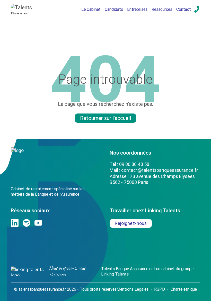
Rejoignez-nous (131, 223)
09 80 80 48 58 (134, 164)
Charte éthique (184, 289)
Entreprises (137, 9)
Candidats (114, 9)
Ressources (162, 9)
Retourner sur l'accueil (105, 118)
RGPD (159, 289)
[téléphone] (196, 9)
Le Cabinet (91, 9)
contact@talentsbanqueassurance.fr (159, 170)
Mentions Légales (132, 289)
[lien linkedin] (15, 223)
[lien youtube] (38, 223)
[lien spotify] (26, 223)
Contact (183, 9)
